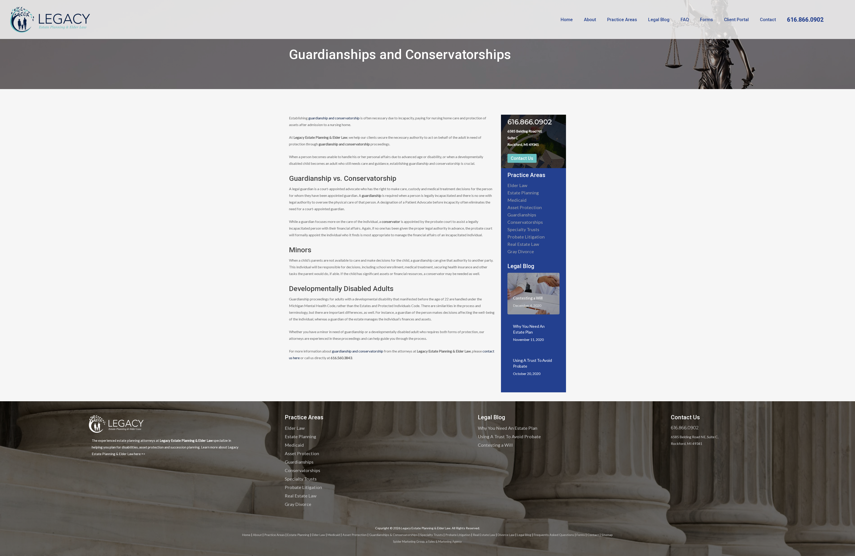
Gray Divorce (520, 251)
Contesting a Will (495, 445)
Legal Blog (659, 19)
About (590, 19)
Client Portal (736, 19)
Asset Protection (524, 207)
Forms (706, 19)
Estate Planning (523, 192)
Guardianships (521, 214)
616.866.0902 (805, 19)
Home (567, 19)
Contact (768, 19)
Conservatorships (525, 222)
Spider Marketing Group (409, 541)
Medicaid (517, 200)
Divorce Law (506, 535)
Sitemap (607, 535)
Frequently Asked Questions (554, 535)
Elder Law (517, 185)
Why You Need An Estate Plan (507, 428)
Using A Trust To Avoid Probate (509, 436)
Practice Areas (622, 19)
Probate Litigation (526, 236)
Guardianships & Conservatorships (393, 535)
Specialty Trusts (523, 229)
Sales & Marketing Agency (445, 541)
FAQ (685, 19)
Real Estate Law (523, 244)
